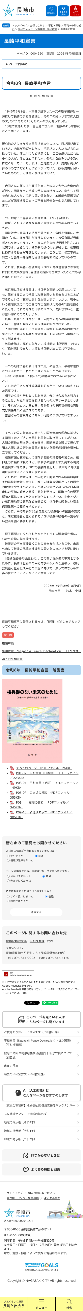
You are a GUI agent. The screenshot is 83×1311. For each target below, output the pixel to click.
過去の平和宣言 (12, 659)
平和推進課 (37, 941)
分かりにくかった (20, 880)
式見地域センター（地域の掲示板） (26, 1114)
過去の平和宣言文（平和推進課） (25, 1074)
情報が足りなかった (21, 860)
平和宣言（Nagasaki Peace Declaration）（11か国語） (41, 651)
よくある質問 (52, 1198)
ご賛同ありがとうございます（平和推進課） (32, 1032)
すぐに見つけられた (21, 896)
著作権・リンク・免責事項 (23, 1198)
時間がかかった (19, 901)
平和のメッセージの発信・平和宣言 (37, 29)
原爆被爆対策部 (16, 941)
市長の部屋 (11, 1065)
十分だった (16, 856)
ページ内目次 (18, 64)
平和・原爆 (54, 25)
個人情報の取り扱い (40, 1193)
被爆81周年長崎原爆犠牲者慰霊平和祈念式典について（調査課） (38, 1055)
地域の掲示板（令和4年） (20, 1130)
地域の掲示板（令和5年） (20, 1122)
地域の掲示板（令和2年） (20, 1139)
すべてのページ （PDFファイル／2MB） (44, 768)
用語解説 (8, 643)
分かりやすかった (20, 876)
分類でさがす (37, 25)
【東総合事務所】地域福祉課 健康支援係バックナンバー (39, 1105)
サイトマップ (15, 1193)
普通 (40, 856)
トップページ (19, 25)
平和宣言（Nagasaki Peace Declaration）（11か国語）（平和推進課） (38, 1042)
